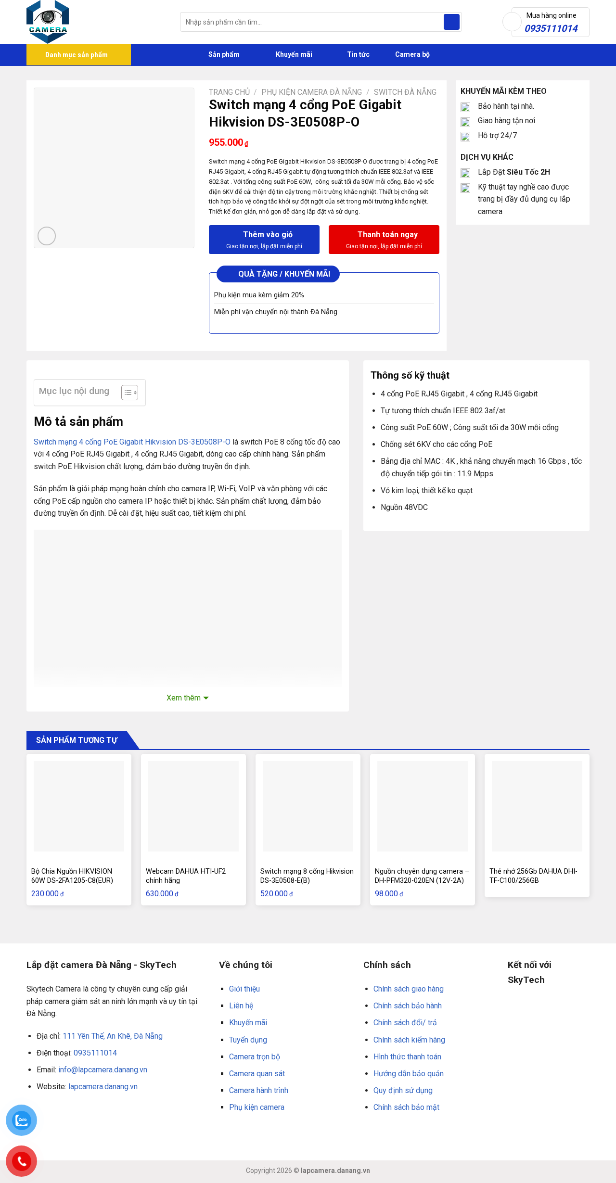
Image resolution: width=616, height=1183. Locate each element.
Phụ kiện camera (256, 1107)
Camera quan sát (257, 1073)
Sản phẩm (223, 54)
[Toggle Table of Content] (125, 392)
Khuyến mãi (293, 54)
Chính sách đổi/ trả (405, 1022)
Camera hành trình (258, 1090)
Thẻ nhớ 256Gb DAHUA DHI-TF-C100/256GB (533, 876)
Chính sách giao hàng (408, 988)
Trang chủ (229, 92)
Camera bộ (412, 54)
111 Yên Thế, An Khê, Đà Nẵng (113, 1036)
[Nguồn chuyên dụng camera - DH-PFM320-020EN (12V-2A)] (422, 806)
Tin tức (358, 54)
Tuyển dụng (248, 1039)
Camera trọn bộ (254, 1056)
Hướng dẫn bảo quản (408, 1073)
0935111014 (95, 1052)
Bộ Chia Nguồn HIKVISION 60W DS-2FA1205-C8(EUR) (72, 876)
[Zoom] (47, 236)
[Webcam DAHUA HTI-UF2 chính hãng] (193, 806)
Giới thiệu (244, 988)
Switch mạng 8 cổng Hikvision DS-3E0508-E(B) (307, 876)
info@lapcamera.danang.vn (102, 1069)
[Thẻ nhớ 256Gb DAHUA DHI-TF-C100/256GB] (537, 806)
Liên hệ (241, 1005)
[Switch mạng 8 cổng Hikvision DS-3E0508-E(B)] (308, 806)
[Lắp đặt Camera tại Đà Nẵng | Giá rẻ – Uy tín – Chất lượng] (96, 22)
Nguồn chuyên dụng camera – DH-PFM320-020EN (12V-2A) (422, 876)
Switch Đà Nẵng (405, 92)
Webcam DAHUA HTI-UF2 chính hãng (186, 876)
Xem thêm (184, 697)
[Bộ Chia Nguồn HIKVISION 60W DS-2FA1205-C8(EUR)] (79, 806)
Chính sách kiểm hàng (409, 1039)
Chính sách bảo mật (406, 1107)
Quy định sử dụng (403, 1090)
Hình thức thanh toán (407, 1056)
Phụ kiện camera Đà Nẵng (311, 92)
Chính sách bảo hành (407, 1005)
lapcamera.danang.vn (103, 1086)
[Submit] (452, 22)
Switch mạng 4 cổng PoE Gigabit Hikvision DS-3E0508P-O (132, 441)
